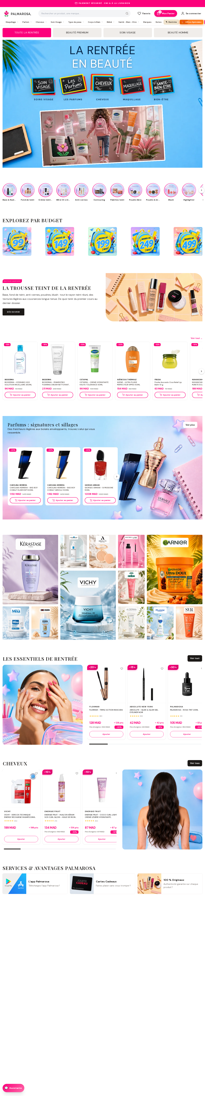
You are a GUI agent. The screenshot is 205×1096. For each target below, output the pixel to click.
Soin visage (128, 32)
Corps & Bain (95, 22)
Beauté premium (77, 32)
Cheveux (41, 22)
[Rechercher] (127, 13)
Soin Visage (57, 22)
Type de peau (76, 22)
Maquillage (12, 22)
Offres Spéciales (191, 22)
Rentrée (171, 22)
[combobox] (84, 13)
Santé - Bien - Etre (129, 22)
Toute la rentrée (26, 32)
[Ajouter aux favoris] (121, 668)
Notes (159, 22)
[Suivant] (201, 371)
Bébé (110, 22)
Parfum (27, 22)
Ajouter (106, 734)
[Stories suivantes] (201, 190)
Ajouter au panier (22, 395)
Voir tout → (196, 338)
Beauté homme (178, 32)
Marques (147, 22)
